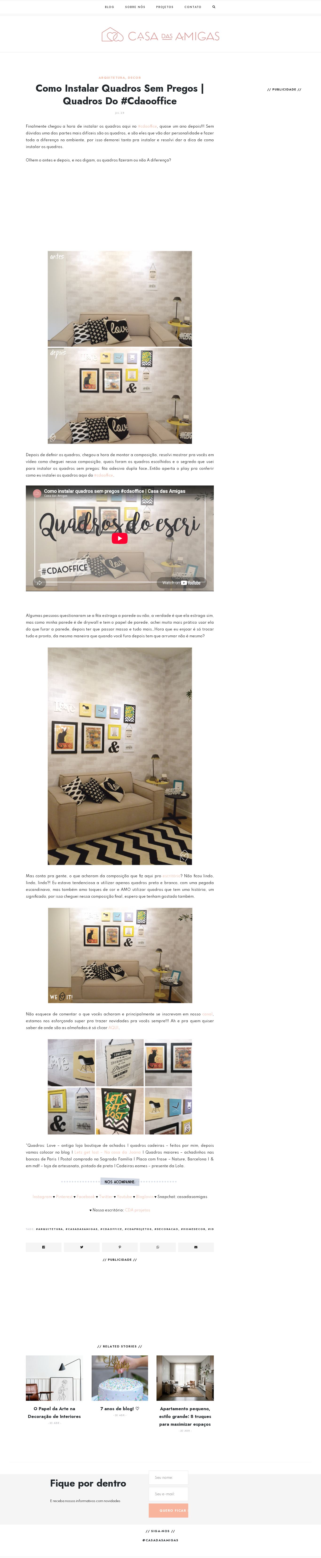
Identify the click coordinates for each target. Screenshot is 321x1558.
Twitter (106, 1197)
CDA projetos (137, 1210)
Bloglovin (144, 1197)
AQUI (113, 1028)
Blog (109, 7)
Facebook (86, 1197)
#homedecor (193, 1229)
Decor (134, 78)
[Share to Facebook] (44, 1247)
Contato (193, 7)
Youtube (124, 1197)
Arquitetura (112, 78)
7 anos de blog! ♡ (119, 1408)
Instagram (42, 1197)
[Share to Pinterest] (120, 1247)
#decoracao (166, 1229)
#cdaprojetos (138, 1229)
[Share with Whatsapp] (158, 1247)
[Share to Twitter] (82, 1247)
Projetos (165, 7)
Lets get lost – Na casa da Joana (107, 1153)
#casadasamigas (82, 1229)
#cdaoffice (147, 127)
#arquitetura (49, 1229)
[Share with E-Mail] (196, 1247)
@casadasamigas (160, 1540)
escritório (171, 876)
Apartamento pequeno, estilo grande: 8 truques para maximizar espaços (185, 1416)
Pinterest (64, 1197)
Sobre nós (135, 7)
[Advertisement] (120, 203)
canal (207, 1014)
